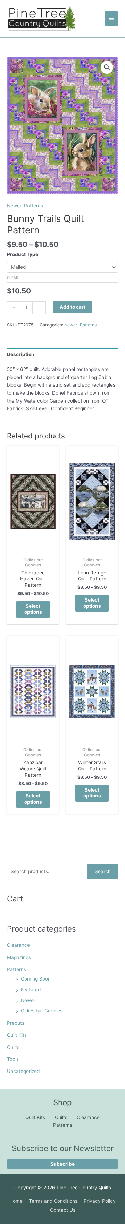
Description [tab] (20, 354)
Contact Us (62, 1210)
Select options (33, 609)
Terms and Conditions (53, 1201)
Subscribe (62, 1164)
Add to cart (72, 307)
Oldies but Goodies (41, 1011)
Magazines (19, 957)
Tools (13, 1059)
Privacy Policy (100, 1201)
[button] (107, 67)
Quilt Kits (17, 1035)
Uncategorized (23, 1071)
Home (16, 1201)
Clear (12, 277)
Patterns (16, 969)
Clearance (18, 945)
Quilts (13, 1047)
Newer (28, 1000)
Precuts (15, 1023)
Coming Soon (36, 979)
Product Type (22, 254)
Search (103, 871)
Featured (31, 989)
